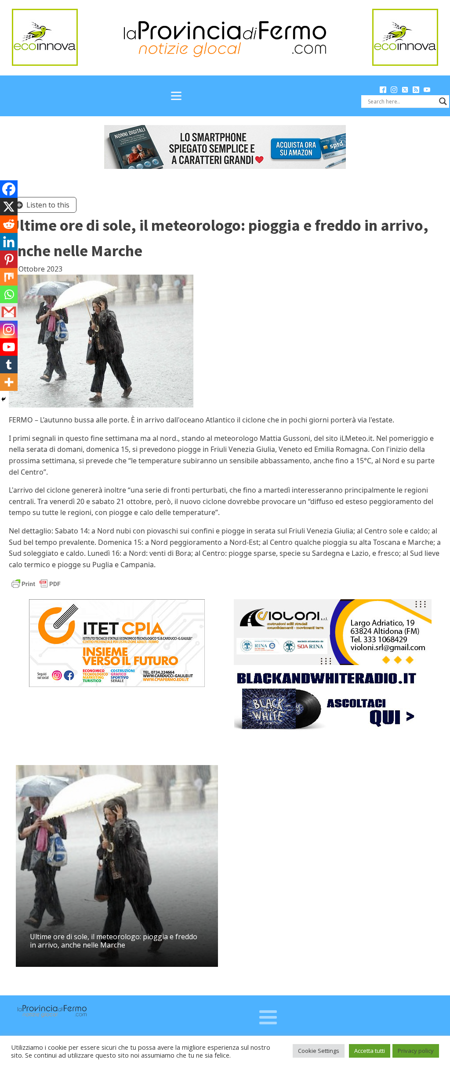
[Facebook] (9, 189)
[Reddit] (9, 224)
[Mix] (9, 277)
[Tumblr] (9, 364)
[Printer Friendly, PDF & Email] (36, 583)
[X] (9, 206)
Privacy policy (416, 1051)
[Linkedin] (9, 241)
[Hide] (3, 399)
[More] (9, 382)
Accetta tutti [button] (369, 1051)
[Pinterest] (9, 259)
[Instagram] (9, 329)
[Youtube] (9, 347)
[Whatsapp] (9, 294)
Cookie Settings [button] (318, 1051)
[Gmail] (9, 312)
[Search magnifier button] (443, 101)
